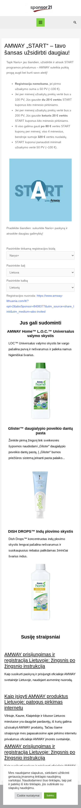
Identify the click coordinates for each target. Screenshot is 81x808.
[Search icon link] (75, 22)
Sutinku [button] (50, 795)
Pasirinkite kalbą (17, 280)
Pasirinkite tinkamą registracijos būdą (30, 248)
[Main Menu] (40, 22)
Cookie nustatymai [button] (28, 795)
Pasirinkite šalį (15, 265)
